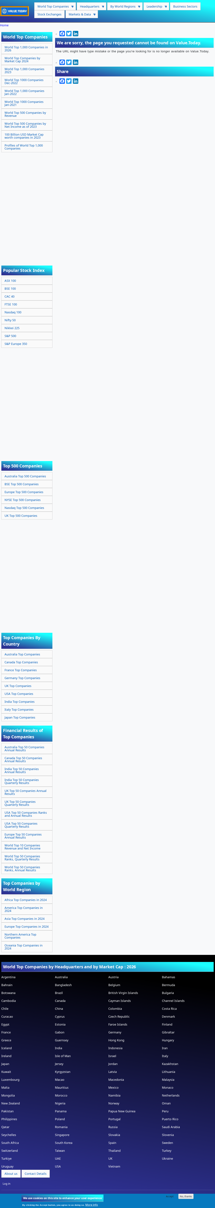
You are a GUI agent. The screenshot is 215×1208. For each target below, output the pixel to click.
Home (4, 25)
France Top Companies (21, 670)
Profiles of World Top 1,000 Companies (24, 146)
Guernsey (61, 1040)
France (6, 1032)
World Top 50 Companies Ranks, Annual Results (22, 868)
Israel (112, 1056)
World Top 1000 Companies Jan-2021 (24, 103)
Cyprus (60, 1016)
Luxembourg (10, 1080)
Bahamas (168, 977)
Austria (113, 977)
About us (11, 1174)
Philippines (9, 1119)
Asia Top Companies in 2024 (25, 919)
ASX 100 (10, 281)
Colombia (115, 1009)
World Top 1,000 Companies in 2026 (26, 48)
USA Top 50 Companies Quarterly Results (21, 824)
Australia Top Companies (22, 654)
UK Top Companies (18, 686)
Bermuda (168, 985)
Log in (6, 1184)
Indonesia (115, 1048)
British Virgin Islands (123, 993)
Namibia (114, 1095)
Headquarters (88, 7)
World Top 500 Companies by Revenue (25, 114)
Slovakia (114, 1135)
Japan (5, 1064)
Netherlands (171, 1095)
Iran (165, 1048)
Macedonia (116, 1080)
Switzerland (9, 1151)
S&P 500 (10, 336)
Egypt (5, 1024)
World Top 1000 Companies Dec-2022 (24, 81)
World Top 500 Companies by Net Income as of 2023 (25, 125)
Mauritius (62, 1087)
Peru (165, 1111)
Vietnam (114, 1166)
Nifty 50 (10, 320)
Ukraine (167, 1158)
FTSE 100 (11, 304)
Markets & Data (78, 15)
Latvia (112, 1072)
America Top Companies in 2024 (24, 909)
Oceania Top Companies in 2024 (23, 946)
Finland (167, 1024)
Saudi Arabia (171, 1127)
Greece (6, 1040)
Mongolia (8, 1095)
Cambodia (8, 1001)
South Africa (10, 1143)
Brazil (59, 993)
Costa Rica (169, 1009)
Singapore (62, 1135)
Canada (60, 1001)
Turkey (166, 1151)
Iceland (6, 1048)
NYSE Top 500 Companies (23, 500)
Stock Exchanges (49, 14)
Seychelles (8, 1135)
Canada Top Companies (21, 662)
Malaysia (168, 1080)
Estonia (60, 1024)
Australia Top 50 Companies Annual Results (24, 748)
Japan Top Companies (20, 717)
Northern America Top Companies (20, 935)
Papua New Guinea (121, 1111)
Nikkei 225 (12, 328)
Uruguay (7, 1166)
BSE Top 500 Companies (22, 484)
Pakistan (7, 1111)
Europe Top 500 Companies (24, 492)
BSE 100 (10, 289)
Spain (112, 1143)
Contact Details (36, 1174)
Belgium (114, 985)
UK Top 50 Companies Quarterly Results (20, 803)
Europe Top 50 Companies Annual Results (23, 835)
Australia (61, 977)
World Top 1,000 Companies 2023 (24, 70)
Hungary (168, 1040)
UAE (58, 1158)
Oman (166, 1103)
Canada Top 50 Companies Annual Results (23, 759)
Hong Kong (116, 1040)
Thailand (114, 1151)
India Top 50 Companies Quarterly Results (22, 781)
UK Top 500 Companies (21, 516)
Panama (61, 1111)
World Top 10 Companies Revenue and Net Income (22, 846)
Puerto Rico (170, 1119)
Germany (114, 1032)
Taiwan (60, 1151)
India (58, 1048)
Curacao (7, 1016)
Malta (5, 1087)
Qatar (5, 1127)
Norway (113, 1103)
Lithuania (168, 1072)
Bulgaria (168, 993)
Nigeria (60, 1103)
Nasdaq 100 (13, 312)
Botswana (8, 993)
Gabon (59, 1032)
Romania (61, 1127)
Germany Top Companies (22, 678)
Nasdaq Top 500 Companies (24, 508)
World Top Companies (51, 7)
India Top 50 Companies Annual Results (22, 770)
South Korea (63, 1143)
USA (58, 1166)
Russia (113, 1127)
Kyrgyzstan (62, 1072)
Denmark (168, 1016)
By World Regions (121, 7)
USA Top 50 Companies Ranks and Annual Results (26, 814)
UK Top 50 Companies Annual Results (26, 792)
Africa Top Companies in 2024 (26, 900)
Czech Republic (119, 1016)
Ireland (6, 1056)
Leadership (152, 7)
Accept (170, 1196)
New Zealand (10, 1103)
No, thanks (186, 1196)
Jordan (113, 1064)
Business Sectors (185, 6)
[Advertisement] (27, 205)
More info (91, 1204)
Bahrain (6, 985)
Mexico (113, 1087)
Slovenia (168, 1135)
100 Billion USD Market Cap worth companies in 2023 (24, 135)
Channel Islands (173, 1001)
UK (110, 1158)
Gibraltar (168, 1032)
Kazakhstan (170, 1064)
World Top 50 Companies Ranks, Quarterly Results (22, 857)
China (59, 1009)
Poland (60, 1119)
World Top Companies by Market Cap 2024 (22, 59)
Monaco (167, 1087)
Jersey (59, 1064)
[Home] (16, 11)
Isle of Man (63, 1056)
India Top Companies (20, 702)
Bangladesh (63, 985)
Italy (165, 1056)
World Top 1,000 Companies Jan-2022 (24, 92)
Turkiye (6, 1158)
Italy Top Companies (19, 709)
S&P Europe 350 (16, 344)
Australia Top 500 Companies (25, 476)
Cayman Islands (119, 1001)
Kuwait (6, 1072)
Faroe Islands (117, 1024)
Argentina (8, 977)
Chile (4, 1009)
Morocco (61, 1095)
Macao (59, 1080)
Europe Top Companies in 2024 (27, 927)
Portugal (114, 1119)
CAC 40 (9, 296)
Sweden (167, 1143)
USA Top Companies (19, 694)
